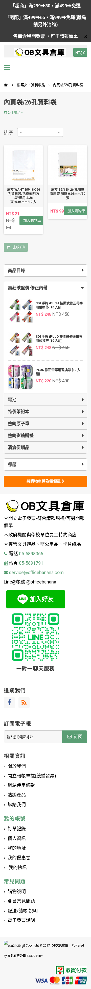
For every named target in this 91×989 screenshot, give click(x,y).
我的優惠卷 (19, 857)
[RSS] (24, 702)
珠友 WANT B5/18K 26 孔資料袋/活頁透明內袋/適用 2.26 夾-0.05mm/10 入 (23, 196)
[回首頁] (6, 84)
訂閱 (77, 736)
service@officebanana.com (36, 572)
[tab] (45, 288)
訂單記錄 (17, 828)
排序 (8, 132)
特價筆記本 (18, 411)
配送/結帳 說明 (23, 910)
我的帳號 (15, 819)
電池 (12, 399)
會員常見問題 (21, 901)
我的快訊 (17, 867)
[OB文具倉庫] (40, 52)
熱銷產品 (17, 795)
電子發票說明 (21, 920)
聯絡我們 (17, 804)
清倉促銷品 (18, 447)
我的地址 (17, 848)
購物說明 (17, 891)
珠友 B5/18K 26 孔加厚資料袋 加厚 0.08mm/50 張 (67, 194)
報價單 (71, 36)
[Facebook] (9, 702)
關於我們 (17, 766)
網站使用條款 (21, 785)
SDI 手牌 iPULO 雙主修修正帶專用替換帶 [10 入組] (59, 338)
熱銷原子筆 (18, 423)
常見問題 (15, 881)
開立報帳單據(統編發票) (32, 775)
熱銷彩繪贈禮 (21, 435)
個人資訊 (17, 838)
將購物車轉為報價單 (44, 481)
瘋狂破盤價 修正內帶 (28, 287)
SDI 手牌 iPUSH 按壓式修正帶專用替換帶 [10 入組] (59, 305)
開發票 (38, 36)
